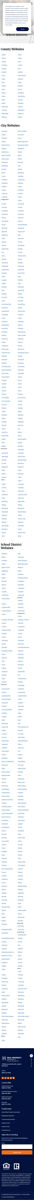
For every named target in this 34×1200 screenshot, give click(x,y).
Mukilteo (4, 356)
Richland (4, 421)
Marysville (5, 328)
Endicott (20, 661)
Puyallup (20, 408)
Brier (19, 165)
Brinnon (4, 584)
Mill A (19, 775)
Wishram (4, 1033)
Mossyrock (21, 349)
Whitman (4, 117)
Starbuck (4, 948)
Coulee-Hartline (6, 630)
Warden (20, 505)
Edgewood (21, 228)
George (20, 259)
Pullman (4, 408)
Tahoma (20, 966)
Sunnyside (20, 473)
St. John (4, 463)
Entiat (3, 238)
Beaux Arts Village (23, 145)
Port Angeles (5, 397)
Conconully (21, 203)
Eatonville (4, 228)
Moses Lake (5, 349)
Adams (4, 54)
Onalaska (4, 837)
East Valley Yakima (7, 650)
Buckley (4, 169)
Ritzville (4, 425)
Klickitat (20, 86)
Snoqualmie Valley (7, 929)
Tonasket (20, 974)
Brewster (20, 162)
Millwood (20, 338)
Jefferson (20, 79)
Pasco (19, 390)
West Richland (22, 511)
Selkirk (20, 913)
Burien (3, 172)
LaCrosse (20, 300)
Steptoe (20, 952)
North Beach (21, 806)
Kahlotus (20, 280)
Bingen (20, 152)
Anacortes (21, 134)
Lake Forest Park (6, 304)
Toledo (4, 484)
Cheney (4, 190)
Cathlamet (5, 183)
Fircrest (20, 252)
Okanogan (21, 92)
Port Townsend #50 (7, 868)
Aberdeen (4, 131)
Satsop (20, 906)
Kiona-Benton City (23, 727)
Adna (19, 553)
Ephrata (4, 242)
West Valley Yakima (23, 1016)
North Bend (21, 366)
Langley (20, 307)
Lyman (3, 318)
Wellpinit (4, 1012)
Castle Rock (21, 179)
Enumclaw (21, 238)
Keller (3, 720)
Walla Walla (5, 113)
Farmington (21, 245)
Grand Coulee (5, 688)
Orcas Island (5, 841)
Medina (4, 335)
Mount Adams (22, 785)
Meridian (20, 772)
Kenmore (4, 287)
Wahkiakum (21, 110)
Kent (3, 290)
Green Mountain (6, 699)
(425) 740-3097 (9, 1092)
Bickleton (20, 574)
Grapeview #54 (6, 695)
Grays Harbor (22, 75)
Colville (4, 203)
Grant (3, 75)
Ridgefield (21, 421)
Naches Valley (6, 796)
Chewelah (20, 190)
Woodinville (5, 525)
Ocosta (20, 827)
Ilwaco (3, 276)
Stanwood (21, 463)
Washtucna (21, 508)
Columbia (4, 65)
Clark (19, 61)
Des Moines (5, 221)
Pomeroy (20, 394)
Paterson (4, 858)
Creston (20, 633)
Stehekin (20, 948)
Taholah (4, 966)
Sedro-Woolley (22, 439)
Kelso (19, 283)
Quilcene (20, 875)
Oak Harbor (5, 373)
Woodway (5, 529)
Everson (4, 245)
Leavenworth (5, 311)
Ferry (19, 68)
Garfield (20, 72)
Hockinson (21, 706)
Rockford (20, 425)
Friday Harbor (22, 255)
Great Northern (22, 695)
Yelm (3, 536)
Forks (3, 255)
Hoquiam (4, 273)
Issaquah (4, 280)
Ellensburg (5, 235)
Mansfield (21, 321)
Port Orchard (21, 397)
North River (21, 813)
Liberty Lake (21, 311)
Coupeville (5, 210)
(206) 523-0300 (6, 1071)
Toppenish (21, 484)
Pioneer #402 (21, 862)
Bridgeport (5, 165)
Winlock (4, 522)
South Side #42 (22, 934)
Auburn (4, 141)
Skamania (20, 103)
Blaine (19, 155)
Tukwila (4, 487)
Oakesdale (21, 373)
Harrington (21, 269)
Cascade (4, 591)
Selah (3, 442)
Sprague (4, 941)
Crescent (4, 633)
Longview (20, 314)
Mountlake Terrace (23, 352)
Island (3, 79)
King (3, 82)
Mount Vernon (6, 352)
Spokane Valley (22, 460)
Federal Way (5, 248)
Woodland (21, 525)
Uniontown (5, 494)
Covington (21, 210)
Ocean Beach (5, 827)
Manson (20, 758)
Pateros (4, 394)
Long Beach (5, 314)
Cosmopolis (21, 626)
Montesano (5, 345)
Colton (20, 200)
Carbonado (21, 588)
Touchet (20, 978)
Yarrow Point (21, 532)
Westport (4, 515)
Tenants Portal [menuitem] (6, 1123)
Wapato (4, 505)
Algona (4, 134)
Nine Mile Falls (22, 803)
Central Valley (6, 598)
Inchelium (4, 713)
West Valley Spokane (8, 1016)
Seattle (4, 439)
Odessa (20, 376)
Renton (4, 418)
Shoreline (20, 446)
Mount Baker (5, 789)
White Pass (5, 1019)
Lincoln (20, 89)
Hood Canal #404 (7, 709)
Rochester (21, 900)
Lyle (19, 751)
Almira (3, 557)
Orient (20, 841)
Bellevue (4, 148)
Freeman (4, 682)
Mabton (20, 754)
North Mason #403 (7, 813)
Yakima (20, 117)
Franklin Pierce (22, 678)
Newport (4, 363)
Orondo (4, 844)
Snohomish (5, 106)
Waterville (21, 1009)
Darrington (5, 214)
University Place (22, 494)
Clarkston (4, 193)
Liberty (20, 744)
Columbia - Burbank (7, 619)
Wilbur (20, 515)
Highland (20, 702)
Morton (20, 345)
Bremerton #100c (23, 577)
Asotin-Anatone (22, 560)
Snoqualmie (5, 453)
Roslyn (3, 428)
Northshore (5, 820)
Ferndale (20, 248)
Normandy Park (6, 366)
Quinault (20, 879)
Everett (20, 242)
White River (21, 1019)
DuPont (20, 221)
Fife (3, 252)
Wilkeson (4, 518)
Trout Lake (21, 981)
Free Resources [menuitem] (6, 1130)
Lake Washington (23, 740)
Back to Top (31, 1062)
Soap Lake (21, 453)
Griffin (20, 699)
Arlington (4, 138)
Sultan (3, 470)
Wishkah (20, 1030)
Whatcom (20, 113)
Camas (4, 176)
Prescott (4, 404)
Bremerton (5, 162)
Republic (20, 418)
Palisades (4, 851)
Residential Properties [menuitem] (8, 1115)
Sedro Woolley (22, 910)
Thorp (19, 971)
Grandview (21, 266)
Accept (22, 29)
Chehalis (4, 186)
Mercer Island (22, 335)
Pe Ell (19, 858)
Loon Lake (21, 747)
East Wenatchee (22, 224)
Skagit (3, 103)
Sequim (20, 442)
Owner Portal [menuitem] (5, 1126)
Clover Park (21, 610)
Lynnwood (4, 321)
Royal (19, 903)
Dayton (4, 217)
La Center (4, 297)
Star (19, 945)
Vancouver (21, 498)
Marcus (20, 325)
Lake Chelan (21, 737)
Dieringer (4, 647)
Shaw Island (21, 917)
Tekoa (19, 477)
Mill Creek (5, 338)
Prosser (20, 404)
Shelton (4, 446)
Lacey (3, 300)
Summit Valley (6, 959)
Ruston (20, 432)
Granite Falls (5, 269)
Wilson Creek (22, 518)
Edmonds (4, 231)
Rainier (20, 411)
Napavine (4, 359)
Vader (3, 498)
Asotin (20, 54)
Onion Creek (21, 837)
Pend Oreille (21, 96)
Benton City (5, 152)
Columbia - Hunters (23, 619)
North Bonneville (6, 370)
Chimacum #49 (6, 607)
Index (19, 276)
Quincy (4, 411)
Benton (4, 58)
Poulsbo (20, 401)
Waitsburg (5, 501)
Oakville (20, 823)
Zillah (19, 536)
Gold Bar (20, 262)
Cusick (20, 637)
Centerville (21, 595)
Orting (20, 383)
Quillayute (5, 879)
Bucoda (20, 169)
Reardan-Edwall (22, 886)
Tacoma (4, 477)
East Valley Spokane (23, 647)
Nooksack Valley (6, 806)
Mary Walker (21, 761)
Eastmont (20, 650)
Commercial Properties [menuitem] (8, 1119)
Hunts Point (21, 273)
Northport (21, 370)
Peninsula (4, 862)
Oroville (4, 383)
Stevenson (21, 466)
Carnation (20, 176)
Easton (4, 654)
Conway (4, 626)
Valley (3, 992)
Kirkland (4, 293)
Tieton (20, 480)
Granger (4, 692)
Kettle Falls (21, 290)
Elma (19, 235)
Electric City (21, 231)
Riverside (20, 896)
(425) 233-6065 (7, 1097)
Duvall (3, 224)
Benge (19, 571)
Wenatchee (5, 511)
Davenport (21, 214)
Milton (4, 342)
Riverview (4, 900)
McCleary (4, 332)
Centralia (20, 183)
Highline (4, 706)
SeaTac (20, 435)
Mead (3, 768)
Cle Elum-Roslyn (6, 610)
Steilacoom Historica (8, 952)
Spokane (20, 106)
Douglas (4, 68)
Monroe (20, 342)
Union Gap (21, 491)
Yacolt (19, 529)
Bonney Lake (5, 159)
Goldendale (5, 266)
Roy (19, 428)
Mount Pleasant (22, 789)
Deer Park (21, 217)
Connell (20, 207)
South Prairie (21, 456)
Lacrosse (4, 737)
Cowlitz (20, 65)
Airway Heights (22, 131)
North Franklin (6, 810)
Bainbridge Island (23, 141)
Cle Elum (20, 193)
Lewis (3, 89)
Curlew (4, 637)
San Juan (20, 99)
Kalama (4, 283)
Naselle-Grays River (7, 799)
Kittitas (4, 86)
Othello (4, 387)
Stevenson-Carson (7, 955)
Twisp (3, 491)
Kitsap (20, 82)
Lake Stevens (21, 304)
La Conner (21, 297)
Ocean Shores (5, 376)
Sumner (4, 473)
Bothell (20, 159)
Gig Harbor (5, 262)
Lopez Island (5, 751)
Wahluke (4, 999)
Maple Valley (5, 325)
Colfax (20, 197)
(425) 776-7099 (6, 1103)
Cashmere (4, 179)
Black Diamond (6, 155)
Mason (4, 92)
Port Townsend (6, 401)
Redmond (20, 415)
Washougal (5, 508)
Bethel (3, 574)
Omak (19, 380)
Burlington (21, 172)
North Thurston (6, 817)
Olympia (4, 380)
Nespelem (21, 799)
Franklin (4, 72)
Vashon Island (5, 995)
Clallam (4, 61)
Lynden (20, 318)
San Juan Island (6, 906)
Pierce (3, 99)
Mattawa (20, 328)
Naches (20, 356)
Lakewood (5, 307)
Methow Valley (6, 775)
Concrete (4, 207)
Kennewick (21, 287)
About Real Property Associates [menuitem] (11, 1112)
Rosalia (4, 903)
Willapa (4, 1026)
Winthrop (20, 522)
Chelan (20, 58)
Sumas (19, 470)
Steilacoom (5, 466)
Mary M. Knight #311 (8, 761)
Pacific (4, 96)
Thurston (4, 110)
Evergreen (4, 671)
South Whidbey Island (8, 938)
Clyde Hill (4, 197)
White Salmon (5, 1023)
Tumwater (21, 487)
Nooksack (21, 363)
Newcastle (21, 359)
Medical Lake (22, 332)
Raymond (4, 415)
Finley (3, 678)
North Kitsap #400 (23, 810)
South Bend (5, 456)
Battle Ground (6, 145)
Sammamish (5, 435)
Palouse (4, 390)
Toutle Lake (5, 981)
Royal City (5, 432)
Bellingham (21, 148)
